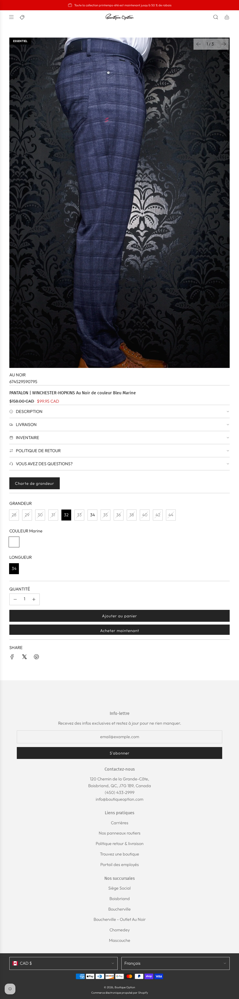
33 (79, 514)
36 (118, 514)
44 (170, 514)
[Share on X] (24, 657)
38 (131, 514)
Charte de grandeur (34, 483)
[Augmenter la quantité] (33, 599)
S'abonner (120, 753)
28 (14, 514)
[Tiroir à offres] (22, 17)
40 (145, 514)
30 (40, 514)
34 (92, 514)
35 (105, 514)
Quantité (19, 589)
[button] (198, 44)
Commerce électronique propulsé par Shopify (119, 992)
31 (53, 514)
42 (157, 514)
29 (27, 514)
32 (66, 514)
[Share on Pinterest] (36, 657)
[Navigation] (11, 17)
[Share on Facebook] (12, 657)
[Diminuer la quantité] (15, 599)
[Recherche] (215, 17)
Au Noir (17, 374)
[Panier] (226, 17)
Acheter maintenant (119, 630)
